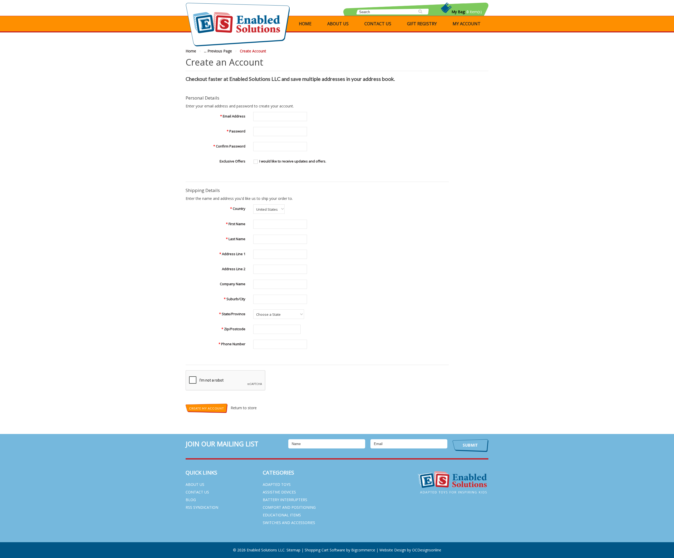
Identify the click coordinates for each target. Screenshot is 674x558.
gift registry (422, 24)
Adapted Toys (277, 484)
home (305, 24)
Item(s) (467, 11)
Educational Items (282, 514)
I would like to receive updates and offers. (292, 161)
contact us (377, 24)
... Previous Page (218, 50)
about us (338, 24)
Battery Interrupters (285, 499)
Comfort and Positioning (289, 507)
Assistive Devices (279, 492)
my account (466, 24)
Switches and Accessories (289, 522)
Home (191, 50)
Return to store (244, 407)
